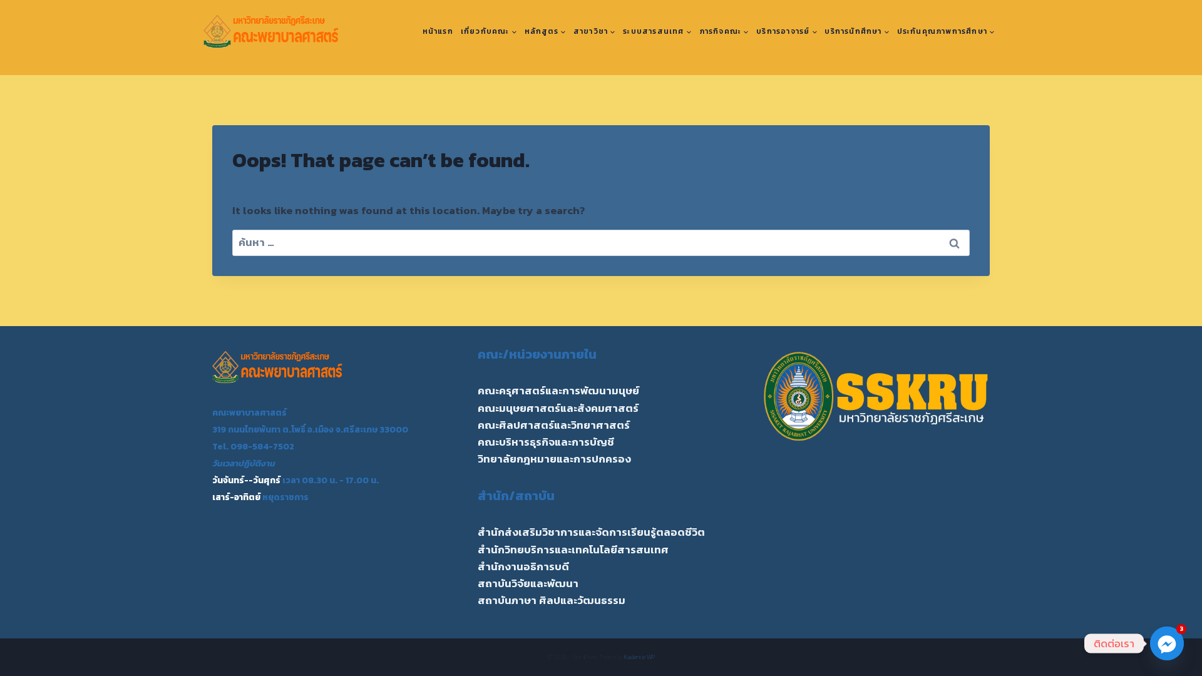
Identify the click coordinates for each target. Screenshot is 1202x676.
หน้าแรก (438, 31)
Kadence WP (639, 657)
